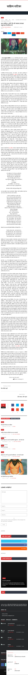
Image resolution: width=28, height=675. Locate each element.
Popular (8, 619)
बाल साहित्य (15, 74)
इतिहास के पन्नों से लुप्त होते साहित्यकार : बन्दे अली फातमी (12, 455)
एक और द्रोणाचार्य (6, 581)
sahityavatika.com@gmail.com (8, 615)
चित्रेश (14, 426)
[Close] (26, 651)
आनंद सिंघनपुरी (13, 478)
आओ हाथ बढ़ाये (17, 670)
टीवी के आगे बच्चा (4, 447)
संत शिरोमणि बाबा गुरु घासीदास (7, 476)
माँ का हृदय (9, 637)
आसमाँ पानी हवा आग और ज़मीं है (20, 656)
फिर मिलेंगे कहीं (4, 388)
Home (5, 671)
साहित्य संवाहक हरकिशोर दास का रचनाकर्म (9, 432)
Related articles (6, 418)
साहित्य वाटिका (14, 6)
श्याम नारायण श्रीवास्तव (6, 27)
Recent (3, 619)
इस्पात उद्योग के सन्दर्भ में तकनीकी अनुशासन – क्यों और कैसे (12, 440)
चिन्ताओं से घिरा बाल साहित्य (6, 425)
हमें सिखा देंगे (17, 663)
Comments (14, 619)
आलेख (2, 17)
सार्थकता (9, 644)
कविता (15, 662)
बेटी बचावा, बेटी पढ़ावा (22, 397)
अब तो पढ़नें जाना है (11, 623)
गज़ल (15, 655)
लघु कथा (4, 578)
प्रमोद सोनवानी (11, 625)
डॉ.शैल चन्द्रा (11, 632)
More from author (15, 418)
